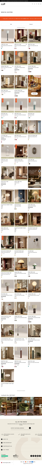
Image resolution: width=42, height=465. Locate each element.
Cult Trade (6, 449)
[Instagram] (36, 456)
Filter (11, 24)
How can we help (7, 442)
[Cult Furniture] (3, 4)
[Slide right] (40, 406)
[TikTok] (40, 456)
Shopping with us (7, 446)
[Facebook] (31, 456)
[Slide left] (2, 406)
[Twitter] (33, 456)
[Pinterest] (38, 456)
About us (5, 439)
